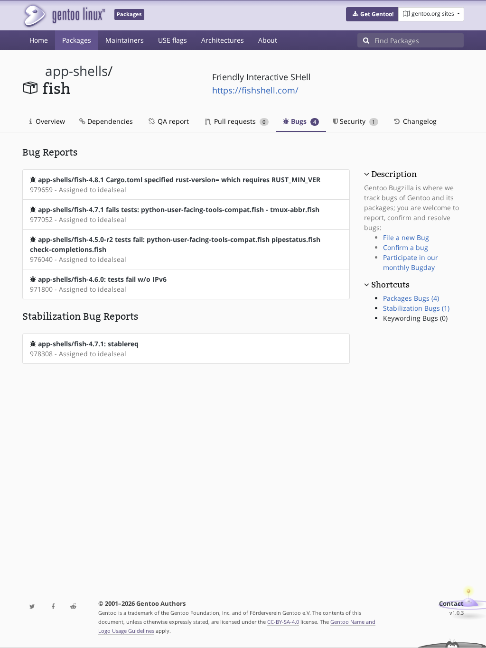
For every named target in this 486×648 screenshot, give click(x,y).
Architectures (222, 40)
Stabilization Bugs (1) (416, 308)
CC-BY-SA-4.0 (283, 621)
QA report (172, 121)
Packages (76, 40)
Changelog (419, 121)
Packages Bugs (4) (411, 298)
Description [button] (394, 174)
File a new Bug (406, 237)
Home (38, 40)
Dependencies (109, 121)
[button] (372, 14)
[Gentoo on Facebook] (53, 607)
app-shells (76, 71)
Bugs (302, 121)
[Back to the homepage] (63, 15)
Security (356, 121)
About (267, 40)
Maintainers (124, 40)
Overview (49, 121)
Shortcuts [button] (390, 284)
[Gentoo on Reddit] (73, 607)
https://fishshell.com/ (255, 90)
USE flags (172, 40)
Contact (451, 604)
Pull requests (238, 121)
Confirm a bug (405, 247)
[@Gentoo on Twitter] (32, 607)
